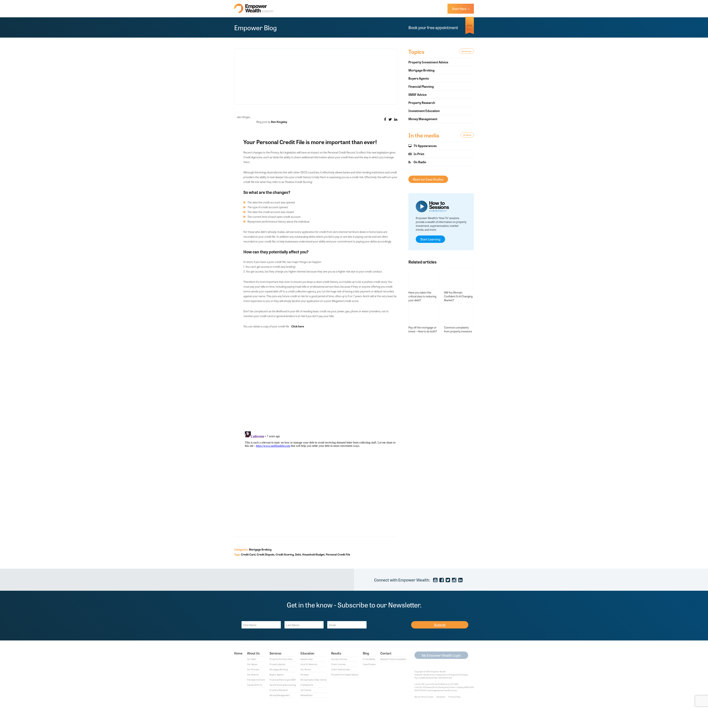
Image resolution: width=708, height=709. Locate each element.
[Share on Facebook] (385, 119)
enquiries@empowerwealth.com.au (441, 690)
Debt (298, 554)
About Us (253, 653)
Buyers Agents (418, 78)
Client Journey (338, 664)
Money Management (422, 118)
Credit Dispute (265, 554)
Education (307, 653)
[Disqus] (320, 380)
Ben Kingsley (279, 122)
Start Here (460, 8)
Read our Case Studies (428, 179)
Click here (297, 326)
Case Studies (369, 664)
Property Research (421, 102)
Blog (366, 653)
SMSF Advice (417, 94)
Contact (385, 653)
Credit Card (248, 554)
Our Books (306, 669)
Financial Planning (421, 86)
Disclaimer (441, 696)
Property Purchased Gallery (344, 674)
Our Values (252, 664)
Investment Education (424, 110)
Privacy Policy (454, 696)
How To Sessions (309, 664)
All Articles (466, 51)
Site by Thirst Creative (424, 696)
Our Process (253, 669)
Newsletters (307, 695)
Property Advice (277, 664)
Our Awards (253, 674)
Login (441, 655)
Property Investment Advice (428, 62)
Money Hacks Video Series (314, 679)
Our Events (306, 690)
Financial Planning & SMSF (283, 679)
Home (238, 653)
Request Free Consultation (393, 659)
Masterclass (307, 659)
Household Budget (313, 554)
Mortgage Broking (260, 549)
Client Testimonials (340, 669)
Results (336, 653)
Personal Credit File (338, 554)
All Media (467, 134)
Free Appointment (256, 679)
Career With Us (254, 685)
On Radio (419, 162)
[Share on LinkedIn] (395, 119)
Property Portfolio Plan (281, 659)
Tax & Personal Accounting (283, 685)
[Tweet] (390, 119)
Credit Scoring (285, 554)
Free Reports (307, 685)
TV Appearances (425, 145)
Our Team (251, 659)
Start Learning (430, 239)
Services (275, 653)
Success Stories (339, 659)
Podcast (305, 674)
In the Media (369, 659)
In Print (418, 153)
